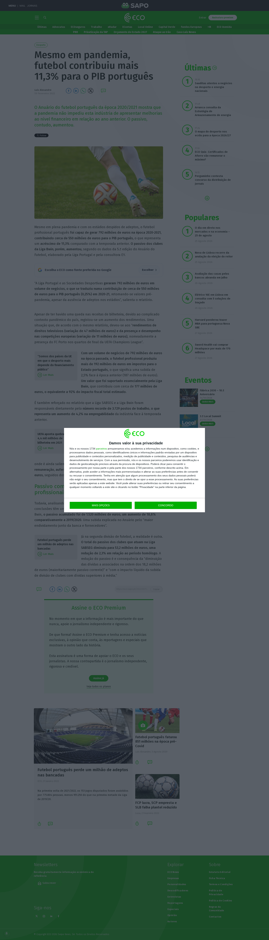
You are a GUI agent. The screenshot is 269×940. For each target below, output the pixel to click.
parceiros (101, 448)
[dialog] (134, 470)
